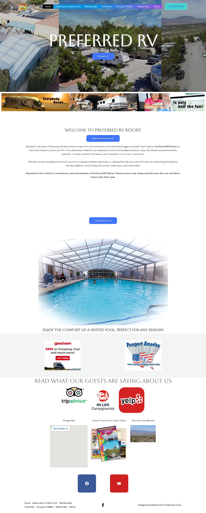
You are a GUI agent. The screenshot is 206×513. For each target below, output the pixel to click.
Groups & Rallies (124, 6)
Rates (157, 6)
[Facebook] (103, 505)
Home (48, 6)
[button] (4, 102)
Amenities (107, 6)
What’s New (143, 6)
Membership (91, 6)
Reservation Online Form (67, 6)
